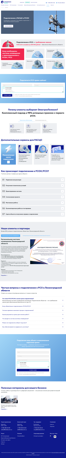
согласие (29, 94)
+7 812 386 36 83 (5, 428)
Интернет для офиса (4, 5)
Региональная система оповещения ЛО (10, 235)
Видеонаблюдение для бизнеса (29, 5)
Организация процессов (40, 120)
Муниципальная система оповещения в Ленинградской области (36, 235)
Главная (2, 7)
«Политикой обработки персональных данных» (29, 374)
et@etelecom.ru (22, 429)
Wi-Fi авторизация (13, 5)
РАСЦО (48, 5)
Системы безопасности (41, 5)
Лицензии (52, 426)
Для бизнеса (27, 2)
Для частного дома (34, 2)
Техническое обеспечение (26, 120)
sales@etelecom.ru (6, 429)
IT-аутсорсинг (20, 5)
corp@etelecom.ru (39, 429)
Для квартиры (22, 2)
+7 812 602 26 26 (21, 428)
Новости (52, 5)
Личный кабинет (21, 436)
